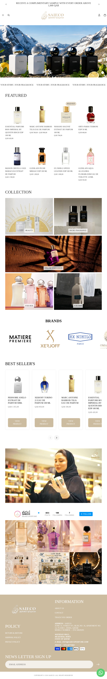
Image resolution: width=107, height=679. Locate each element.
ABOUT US (59, 608)
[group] (53, 51)
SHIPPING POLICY (13, 638)
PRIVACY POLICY (12, 642)
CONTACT (59, 613)
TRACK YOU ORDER (63, 617)
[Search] (8, 15)
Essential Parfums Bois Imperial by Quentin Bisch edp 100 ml (96, 403)
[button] (91, 72)
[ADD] (24, 120)
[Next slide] (99, 4)
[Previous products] (50, 437)
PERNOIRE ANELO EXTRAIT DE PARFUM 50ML (17, 400)
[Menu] (3, 15)
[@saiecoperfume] (17, 514)
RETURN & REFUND (13, 633)
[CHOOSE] (49, 120)
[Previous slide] (6, 4)
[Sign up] (98, 664)
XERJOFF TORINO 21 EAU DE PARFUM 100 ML (43, 400)
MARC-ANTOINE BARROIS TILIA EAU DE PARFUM (69, 400)
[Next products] (56, 437)
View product (17, 422)
